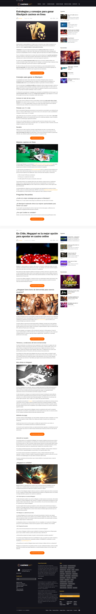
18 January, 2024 (72, 81)
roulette (72, 579)
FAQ (17, 0)
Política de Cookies (19, 586)
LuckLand (61, 579)
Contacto (19, 0)
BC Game (68, 569)
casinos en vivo (68, 573)
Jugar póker (68, 577)
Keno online (74, 577)
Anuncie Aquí (18, 573)
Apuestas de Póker (71, 567)
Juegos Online (69, 601)
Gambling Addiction (19, 590)
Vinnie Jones (70, 587)
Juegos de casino (74, 575)
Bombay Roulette (68, 571)
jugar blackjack (62, 577)
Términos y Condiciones (20, 583)
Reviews (20, 230)
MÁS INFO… (40, 578)
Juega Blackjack (71, 38)
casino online (62, 573)
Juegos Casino (62, 604)
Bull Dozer (74, 571)
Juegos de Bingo (67, 575)
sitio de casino (70, 581)
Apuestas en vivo (63, 569)
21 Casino (65, 565)
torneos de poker (63, 585)
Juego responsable (19, 589)
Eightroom (20, 610)
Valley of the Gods (63, 587)
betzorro (77, 569)
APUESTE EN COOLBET (37, 73)
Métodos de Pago (69, 604)
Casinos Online (55, 610)
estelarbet (61, 575)
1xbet (61, 565)
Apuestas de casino (63, 567)
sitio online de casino (63, 583)
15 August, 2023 (71, 305)
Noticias (75, 601)
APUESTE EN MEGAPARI (37, 285)
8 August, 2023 (26, 18)
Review (75, 603)
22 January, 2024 (72, 299)
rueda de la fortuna (63, 581)
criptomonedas (74, 573)
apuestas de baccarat (71, 565)
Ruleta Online (70, 72)
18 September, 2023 (27, 240)
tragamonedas (69, 585)
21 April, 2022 (71, 74)
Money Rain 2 (67, 579)
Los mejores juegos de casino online (69, 61)
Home (17, 8)
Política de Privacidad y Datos (21, 585)
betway (73, 569)
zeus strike (75, 587)
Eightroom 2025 (19, 582)
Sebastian (20, 18)
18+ (17, 587)
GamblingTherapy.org (26, 571)
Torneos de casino (71, 583)
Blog (19, 8)
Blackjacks (62, 571)
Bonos (61, 603)
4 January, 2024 (65, 63)
